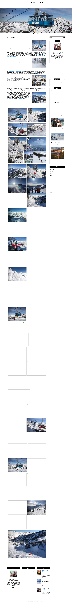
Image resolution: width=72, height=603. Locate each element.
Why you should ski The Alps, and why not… (57, 143)
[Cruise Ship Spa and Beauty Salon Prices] (57, 122)
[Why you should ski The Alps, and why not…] (57, 136)
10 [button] (40, 33)
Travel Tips (51, 190)
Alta (38, 54)
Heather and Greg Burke (46, 575)
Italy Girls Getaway (57, 161)
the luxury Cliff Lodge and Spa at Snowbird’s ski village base (16, 50)
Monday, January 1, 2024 (46, 593)
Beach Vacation (52, 169)
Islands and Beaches (11, 6)
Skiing (50, 184)
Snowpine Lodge (20, 98)
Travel (50, 186)
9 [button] (39, 33)
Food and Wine (52, 177)
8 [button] (38, 33)
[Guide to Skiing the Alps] (57, 109)
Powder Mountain (10, 104)
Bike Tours (51, 171)
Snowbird (11, 37)
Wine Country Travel (28, 6)
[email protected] (57, 58)
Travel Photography (52, 188)
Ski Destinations (19, 6)
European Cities (51, 6)
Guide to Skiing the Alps (57, 115)
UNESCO (51, 192)
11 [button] (41, 33)
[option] (36, 20)
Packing (51, 179)
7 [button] (37, 33)
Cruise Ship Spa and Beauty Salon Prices (57, 129)
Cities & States (44, 6)
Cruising (51, 175)
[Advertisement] (57, 71)
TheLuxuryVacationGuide (36, 2)
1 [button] (30, 33)
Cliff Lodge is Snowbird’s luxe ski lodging (14, 71)
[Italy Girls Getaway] (57, 153)
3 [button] (32, 33)
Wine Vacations (52, 194)
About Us (58, 6)
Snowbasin (8, 105)
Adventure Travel (36, 6)
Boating (51, 173)
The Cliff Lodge (35, 72)
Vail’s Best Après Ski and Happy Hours (57, 101)
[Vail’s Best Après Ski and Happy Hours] (57, 94)
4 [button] (33, 33)
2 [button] (31, 33)
